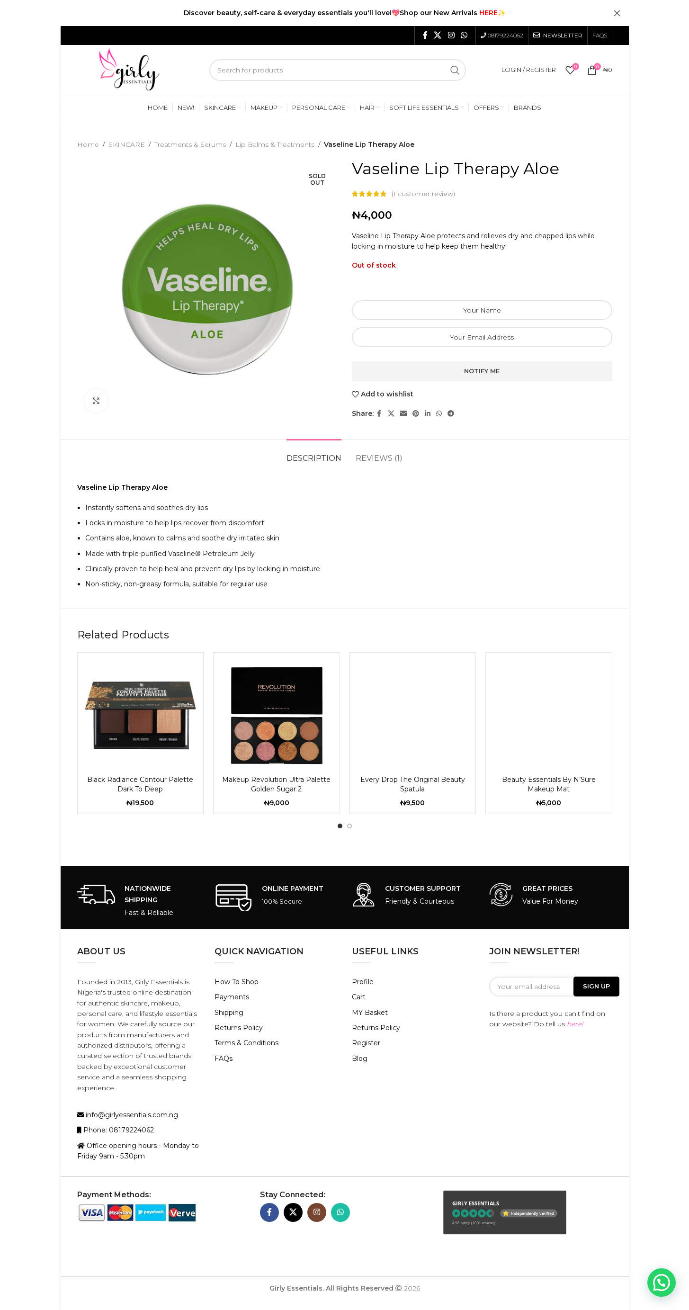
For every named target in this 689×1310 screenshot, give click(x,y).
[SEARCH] (455, 70)
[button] (661, 1282)
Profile (363, 982)
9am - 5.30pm (122, 1156)
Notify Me (482, 371)
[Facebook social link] (425, 35)
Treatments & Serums (190, 144)
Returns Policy (239, 1027)
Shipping (229, 1012)
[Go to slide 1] (340, 826)
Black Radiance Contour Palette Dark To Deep (140, 784)
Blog (359, 1058)
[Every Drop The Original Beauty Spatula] (413, 716)
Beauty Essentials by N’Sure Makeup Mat (549, 784)
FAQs (224, 1058)
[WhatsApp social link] (463, 35)
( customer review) (423, 193)
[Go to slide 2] (349, 826)
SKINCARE (126, 144)
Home (88, 144)
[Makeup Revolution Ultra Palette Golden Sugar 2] (276, 716)
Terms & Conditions (246, 1043)
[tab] (313, 453)
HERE (488, 13)
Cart (359, 997)
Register (366, 1043)
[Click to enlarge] (96, 401)
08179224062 (505, 35)
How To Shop (237, 982)
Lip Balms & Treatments (274, 144)
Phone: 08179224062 (117, 1130)
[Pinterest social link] (416, 413)
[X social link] (438, 35)
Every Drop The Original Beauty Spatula (412, 784)
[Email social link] (403, 413)
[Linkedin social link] (427, 413)
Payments (232, 997)
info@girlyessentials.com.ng (131, 1115)
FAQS (599, 35)
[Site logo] (129, 69)
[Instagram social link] (451, 35)
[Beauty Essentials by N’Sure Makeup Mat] (549, 716)
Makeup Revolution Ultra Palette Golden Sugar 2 (276, 784)
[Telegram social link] (451, 413)
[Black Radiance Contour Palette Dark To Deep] (141, 716)
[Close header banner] (617, 13)
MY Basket (370, 1012)
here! (575, 1024)
